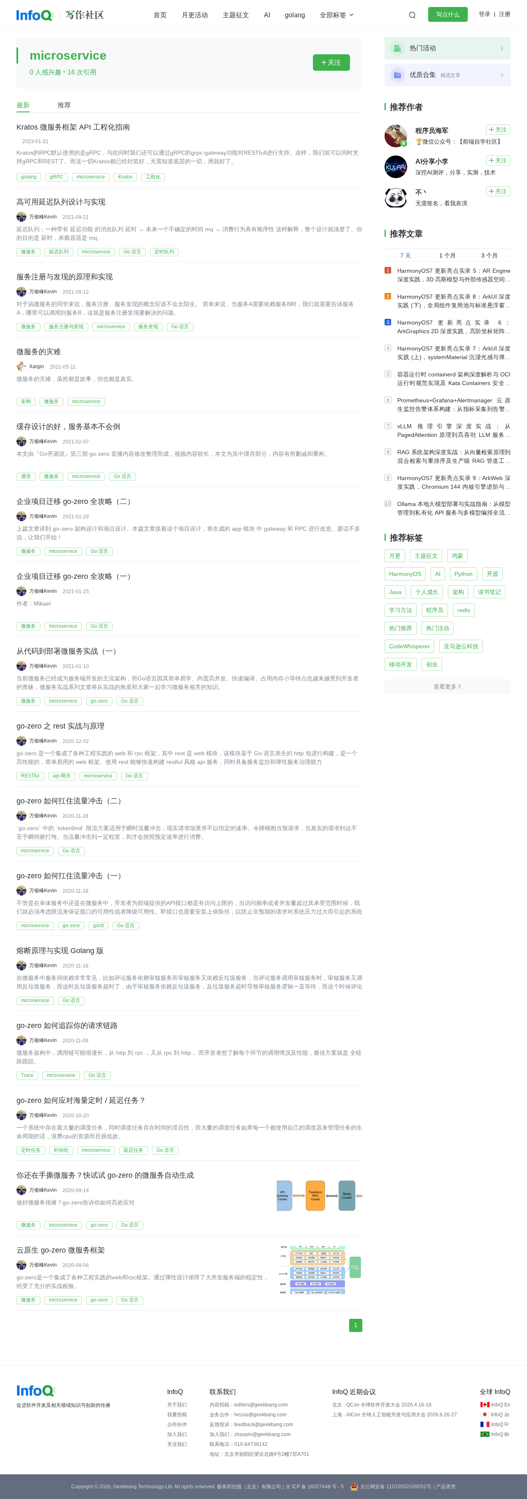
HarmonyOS (405, 574)
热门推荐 (400, 628)
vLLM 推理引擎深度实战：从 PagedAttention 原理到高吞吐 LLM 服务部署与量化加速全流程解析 (454, 435)
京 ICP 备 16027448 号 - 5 (315, 1487)
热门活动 (437, 628)
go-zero (99, 701)
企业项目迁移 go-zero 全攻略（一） (75, 576)
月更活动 (195, 15)
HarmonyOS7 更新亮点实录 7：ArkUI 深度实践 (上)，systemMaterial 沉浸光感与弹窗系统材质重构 (454, 357)
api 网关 (62, 776)
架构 (26, 401)
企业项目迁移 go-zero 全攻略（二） (75, 501)
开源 (492, 574)
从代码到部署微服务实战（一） (68, 651)
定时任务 (31, 1150)
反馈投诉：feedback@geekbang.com (251, 1424)
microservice (91, 177)
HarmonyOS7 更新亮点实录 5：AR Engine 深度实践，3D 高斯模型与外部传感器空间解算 (454, 279)
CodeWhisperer (409, 646)
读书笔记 (489, 592)
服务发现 (148, 327)
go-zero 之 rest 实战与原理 (60, 726)
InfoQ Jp (500, 1415)
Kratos (125, 177)
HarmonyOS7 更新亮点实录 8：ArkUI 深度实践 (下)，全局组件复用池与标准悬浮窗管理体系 (454, 305)
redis (463, 610)
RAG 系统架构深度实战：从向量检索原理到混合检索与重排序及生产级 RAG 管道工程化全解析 (454, 461)
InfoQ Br (500, 1434)
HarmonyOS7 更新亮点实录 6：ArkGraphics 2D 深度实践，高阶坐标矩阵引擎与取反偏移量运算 (454, 331)
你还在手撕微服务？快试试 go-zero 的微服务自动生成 (105, 1175)
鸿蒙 (457, 555)
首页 (160, 15)
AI (267, 15)
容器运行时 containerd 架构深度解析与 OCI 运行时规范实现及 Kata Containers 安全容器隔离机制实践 (454, 383)
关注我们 (177, 1444)
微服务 (28, 252)
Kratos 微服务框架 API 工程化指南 (73, 127)
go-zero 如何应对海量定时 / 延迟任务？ (81, 1100)
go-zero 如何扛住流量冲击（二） (70, 801)
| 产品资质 (445, 1487)
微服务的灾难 (38, 352)
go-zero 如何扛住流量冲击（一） (70, 876)
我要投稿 (177, 1415)
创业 (432, 664)
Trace (27, 1075)
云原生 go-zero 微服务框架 (60, 1250)
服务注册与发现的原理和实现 (64, 277)
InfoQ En (501, 1405)
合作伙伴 (177, 1424)
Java (395, 592)
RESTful (30, 776)
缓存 (26, 476)
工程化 (153, 177)
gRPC (56, 177)
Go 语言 (132, 252)
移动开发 (400, 664)
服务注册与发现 (66, 327)
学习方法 (400, 610)
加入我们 (177, 1434)
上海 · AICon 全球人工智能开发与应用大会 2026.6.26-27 (394, 1415)
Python (464, 574)
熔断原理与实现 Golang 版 (60, 951)
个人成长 (426, 592)
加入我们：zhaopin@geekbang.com (250, 1434)
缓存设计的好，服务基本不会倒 (68, 426)
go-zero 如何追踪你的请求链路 (67, 1025)
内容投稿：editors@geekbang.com (249, 1405)
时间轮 (61, 1150)
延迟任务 (133, 1150)
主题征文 (236, 15)
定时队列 (164, 252)
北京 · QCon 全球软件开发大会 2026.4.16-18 (381, 1405)
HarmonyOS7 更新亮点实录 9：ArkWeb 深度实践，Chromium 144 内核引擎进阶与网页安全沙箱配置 (454, 487)
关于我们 (177, 1405)
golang (295, 15)
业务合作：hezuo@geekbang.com (248, 1415)
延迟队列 (59, 252)
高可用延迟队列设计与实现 (60, 202)
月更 (395, 555)
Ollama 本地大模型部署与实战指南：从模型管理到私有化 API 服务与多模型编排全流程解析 (454, 512)
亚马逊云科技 (461, 646)
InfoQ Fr (500, 1424)
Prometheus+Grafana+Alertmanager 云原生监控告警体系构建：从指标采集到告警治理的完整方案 (454, 409)
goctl (98, 925)
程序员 (434, 610)
